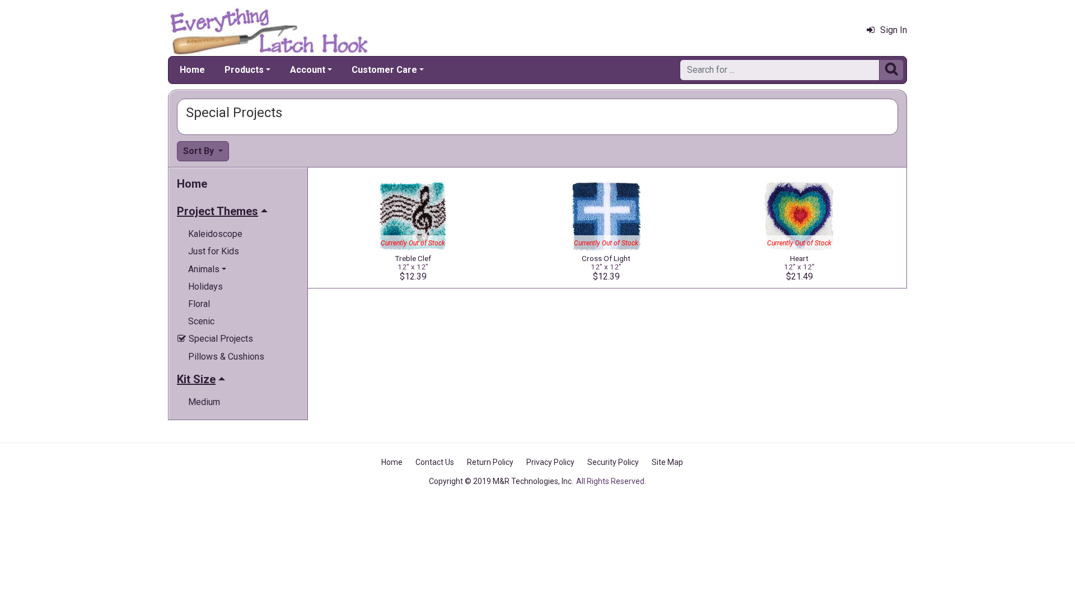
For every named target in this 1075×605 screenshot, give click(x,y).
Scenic (201, 321)
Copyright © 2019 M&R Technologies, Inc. (501, 481)
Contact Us (434, 462)
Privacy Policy (550, 462)
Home (192, 69)
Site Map (667, 462)
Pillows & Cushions (226, 356)
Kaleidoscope (215, 234)
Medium (204, 402)
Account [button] (307, 69)
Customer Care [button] (384, 69)
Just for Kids (213, 251)
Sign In (893, 30)
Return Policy (490, 462)
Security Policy (613, 462)
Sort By (199, 151)
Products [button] (244, 69)
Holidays (205, 286)
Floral (199, 304)
